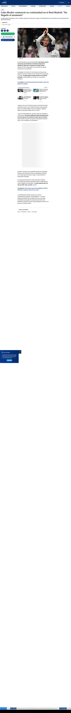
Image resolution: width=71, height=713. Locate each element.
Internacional (42, 6)
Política (13, 6)
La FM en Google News (9, 36)
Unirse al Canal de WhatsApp (8, 33)
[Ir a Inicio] (4, 2)
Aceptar (9, 360)
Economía (33, 6)
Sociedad (68, 6)
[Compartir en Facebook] (2, 31)
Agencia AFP (4, 22)
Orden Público (4, 6)
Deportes (60, 6)
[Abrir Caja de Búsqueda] (68, 2)
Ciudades (52, 6)
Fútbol (19, 211)
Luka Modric (34, 211)
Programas (62, 2)
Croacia (29, 211)
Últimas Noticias (3, 708)
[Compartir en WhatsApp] (7, 31)
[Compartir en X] (5, 31)
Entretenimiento (23, 6)
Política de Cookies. (8, 357)
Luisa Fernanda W (38, 708)
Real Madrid (23, 211)
